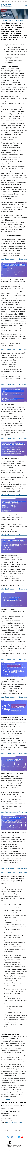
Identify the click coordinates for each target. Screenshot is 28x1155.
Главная (4, 20)
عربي (12, 1)
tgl (23, 1)
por (18, 1)
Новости (10, 20)
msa (26, 1)
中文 (9, 1)
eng (6, 1)
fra (20, 1)
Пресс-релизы (19, 20)
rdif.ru (8, 1099)
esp (15, 1)
